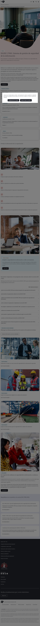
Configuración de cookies (13, 100)
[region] (20, 98)
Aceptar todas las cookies (26, 100)
